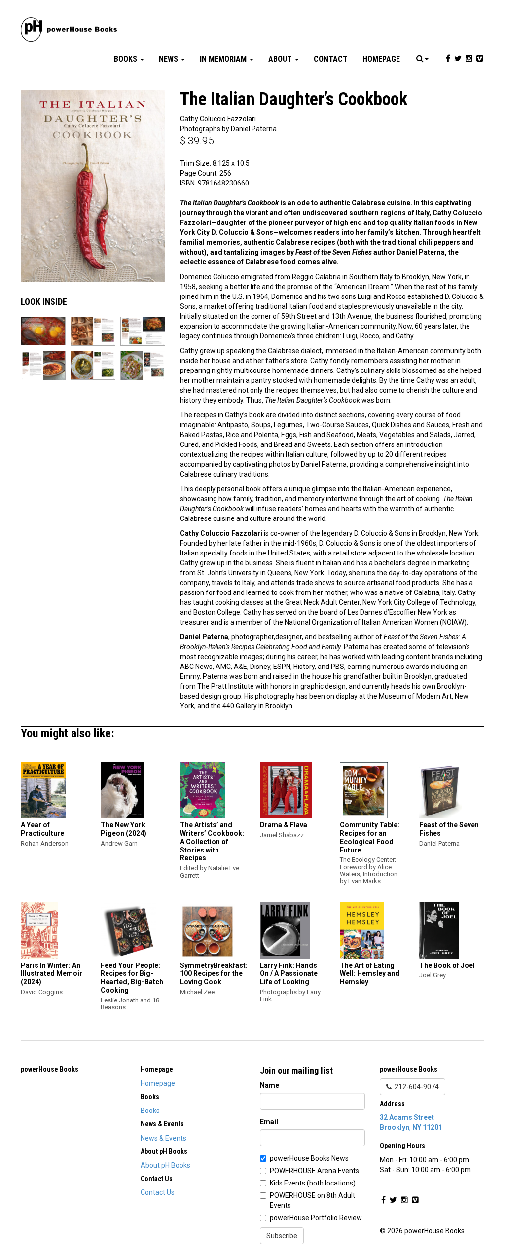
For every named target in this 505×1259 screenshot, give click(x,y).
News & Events (163, 1138)
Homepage (381, 59)
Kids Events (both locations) (313, 1183)
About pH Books (165, 1165)
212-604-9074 (415, 1087)
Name (269, 1085)
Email (269, 1122)
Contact (331, 59)
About (281, 59)
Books (126, 59)
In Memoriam (224, 59)
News (169, 59)
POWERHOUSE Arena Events (314, 1171)
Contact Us (158, 1192)
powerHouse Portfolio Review (316, 1218)
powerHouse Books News (309, 1158)
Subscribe (281, 1236)
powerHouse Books (49, 1069)
